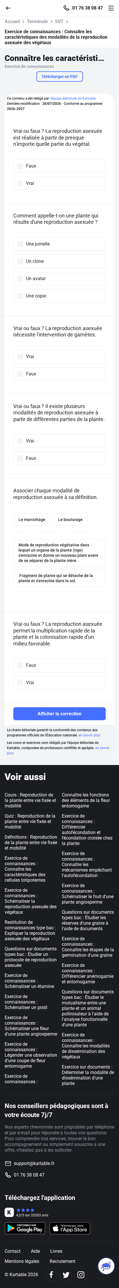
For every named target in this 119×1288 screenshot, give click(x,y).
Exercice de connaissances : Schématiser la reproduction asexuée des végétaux (31, 901)
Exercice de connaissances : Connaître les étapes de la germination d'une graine (88, 947)
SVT (59, 21)
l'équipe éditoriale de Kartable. (73, 98)
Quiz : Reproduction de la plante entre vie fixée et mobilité (30, 821)
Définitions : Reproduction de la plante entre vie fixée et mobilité (31, 842)
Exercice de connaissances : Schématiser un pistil (26, 1002)
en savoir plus (89, 735)
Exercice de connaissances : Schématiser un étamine (29, 981)
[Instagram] (81, 1275)
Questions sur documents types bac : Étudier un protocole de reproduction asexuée (31, 957)
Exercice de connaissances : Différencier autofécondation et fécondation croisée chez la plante (87, 829)
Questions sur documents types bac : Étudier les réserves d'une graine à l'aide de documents (88, 920)
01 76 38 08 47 (87, 8)
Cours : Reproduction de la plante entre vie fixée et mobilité (30, 800)
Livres (56, 1251)
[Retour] (10, 7)
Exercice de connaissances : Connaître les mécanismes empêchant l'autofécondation (87, 864)
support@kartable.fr (34, 1163)
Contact (13, 1251)
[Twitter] (66, 1275)
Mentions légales (22, 1261)
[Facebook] (51, 1275)
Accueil (12, 21)
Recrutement (62, 1261)
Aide (35, 1251)
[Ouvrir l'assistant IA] (106, 1266)
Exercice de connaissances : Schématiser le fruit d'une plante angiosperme (88, 894)
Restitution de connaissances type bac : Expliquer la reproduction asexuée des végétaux (30, 930)
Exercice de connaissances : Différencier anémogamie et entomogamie (88, 973)
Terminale (37, 21)
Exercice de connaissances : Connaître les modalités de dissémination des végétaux (86, 1046)
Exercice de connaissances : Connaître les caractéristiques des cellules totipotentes (25, 869)
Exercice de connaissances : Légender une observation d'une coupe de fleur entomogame (31, 1055)
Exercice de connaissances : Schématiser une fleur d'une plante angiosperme (31, 1026)
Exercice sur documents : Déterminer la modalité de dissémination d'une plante (88, 1075)
